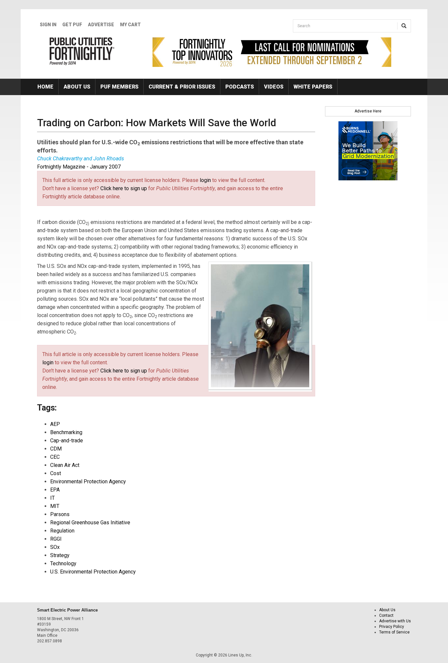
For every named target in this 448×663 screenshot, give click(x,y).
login (205, 180)
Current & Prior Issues (182, 87)
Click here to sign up (123, 188)
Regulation (62, 531)
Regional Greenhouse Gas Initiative (90, 522)
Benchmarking (66, 432)
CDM (56, 449)
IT (52, 498)
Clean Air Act (64, 465)
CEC (55, 457)
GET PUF (72, 24)
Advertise (101, 24)
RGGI (56, 539)
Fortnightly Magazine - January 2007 (79, 167)
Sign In (48, 24)
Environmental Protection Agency (88, 481)
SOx (55, 547)
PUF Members (119, 87)
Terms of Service (394, 632)
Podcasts (239, 87)
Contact (386, 615)
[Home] (82, 51)
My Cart (130, 24)
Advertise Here (368, 111)
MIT (54, 506)
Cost (55, 473)
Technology (63, 563)
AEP (55, 424)
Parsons (60, 514)
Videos (273, 87)
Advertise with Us (395, 621)
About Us (77, 87)
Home (45, 87)
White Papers (313, 87)
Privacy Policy (391, 626)
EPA (55, 490)
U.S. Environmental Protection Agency (93, 572)
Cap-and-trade (66, 440)
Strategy (60, 555)
